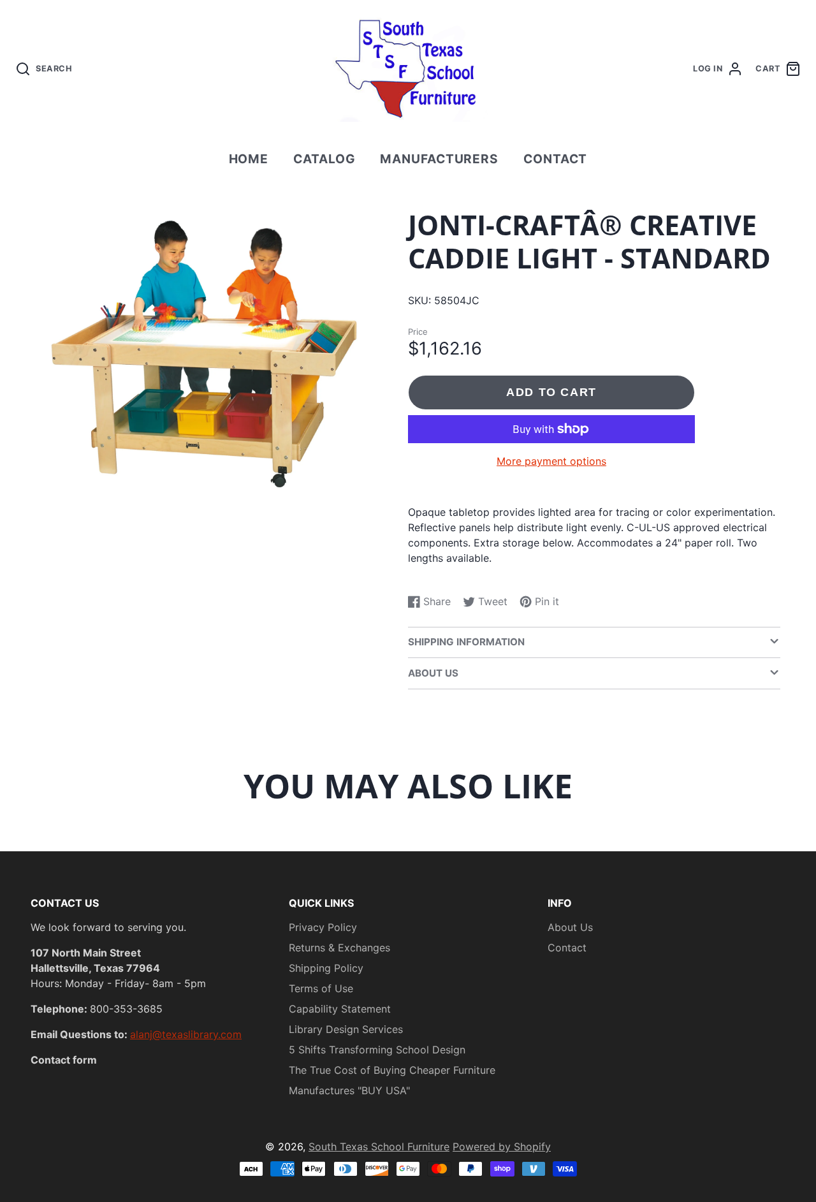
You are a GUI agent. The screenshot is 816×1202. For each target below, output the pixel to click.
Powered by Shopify (502, 1146)
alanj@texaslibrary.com (186, 1034)
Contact (555, 158)
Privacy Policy (323, 927)
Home (249, 158)
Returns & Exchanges (339, 947)
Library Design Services (346, 1029)
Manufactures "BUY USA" (349, 1090)
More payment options (551, 461)
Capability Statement (340, 1008)
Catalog (324, 158)
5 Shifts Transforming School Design (377, 1049)
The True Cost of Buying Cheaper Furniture (392, 1070)
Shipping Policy (326, 968)
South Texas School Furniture (379, 1146)
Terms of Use (321, 988)
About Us (570, 927)
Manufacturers (439, 158)
